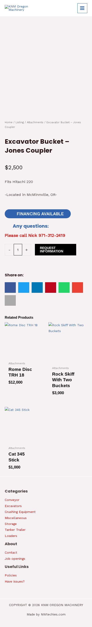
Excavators (13, 506)
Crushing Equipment (20, 512)
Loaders (11, 536)
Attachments (35, 122)
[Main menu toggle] (82, 8)
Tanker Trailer (15, 530)
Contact (11, 552)
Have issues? (15, 581)
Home (9, 122)
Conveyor (12, 500)
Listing (20, 122)
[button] (10, 287)
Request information (51, 249)
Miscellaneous (16, 518)
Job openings (15, 558)
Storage (11, 524)
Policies (11, 575)
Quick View (21, 355)
